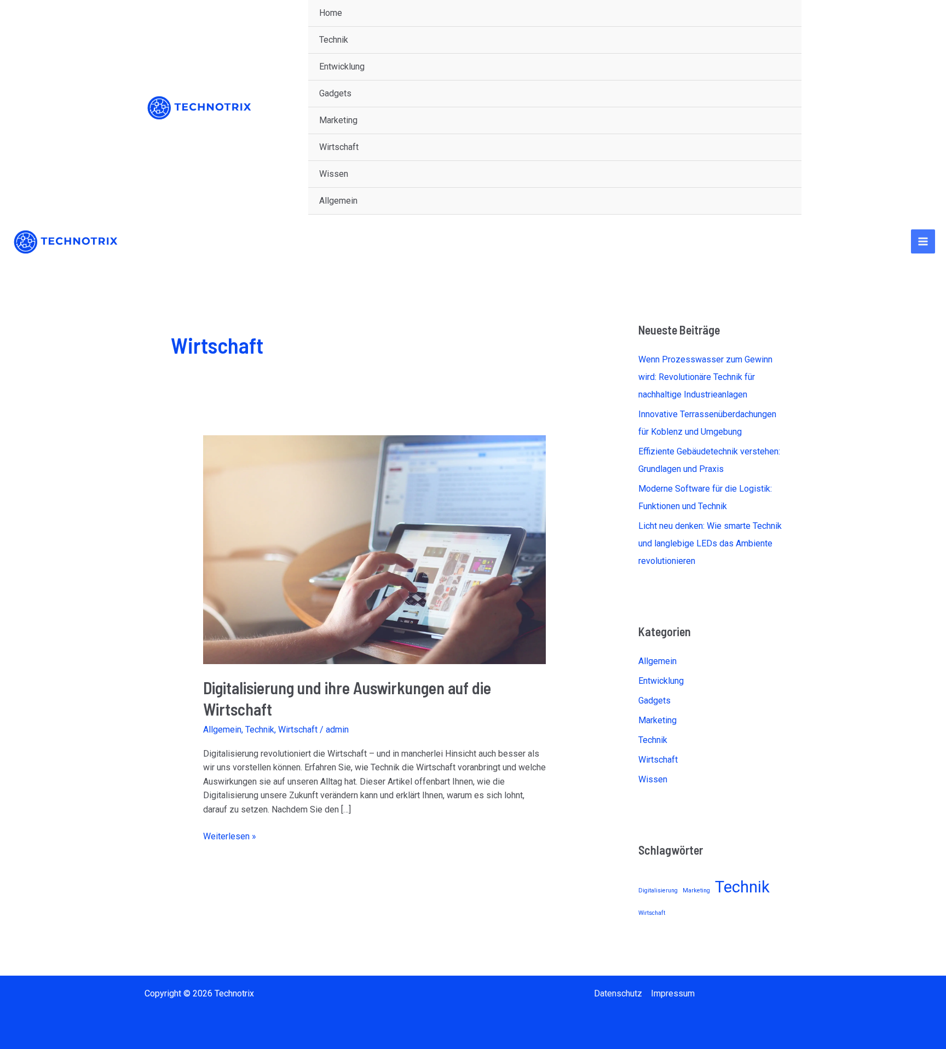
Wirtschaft (339, 147)
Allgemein (338, 200)
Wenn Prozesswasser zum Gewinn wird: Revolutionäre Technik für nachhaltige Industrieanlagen (705, 377)
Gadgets (335, 93)
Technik (333, 39)
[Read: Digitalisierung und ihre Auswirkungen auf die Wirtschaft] (374, 549)
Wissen (333, 174)
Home (330, 13)
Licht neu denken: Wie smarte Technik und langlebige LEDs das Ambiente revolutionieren (710, 543)
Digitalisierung (658, 890)
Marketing (338, 120)
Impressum (673, 993)
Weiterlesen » (229, 835)
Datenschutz (618, 993)
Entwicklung (342, 66)
